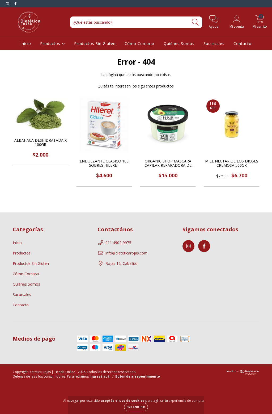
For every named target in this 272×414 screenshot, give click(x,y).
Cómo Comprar (140, 43)
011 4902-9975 (118, 242)
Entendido (136, 407)
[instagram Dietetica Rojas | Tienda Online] (8, 3)
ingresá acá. (100, 376)
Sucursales (213, 43)
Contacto (242, 43)
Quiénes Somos (179, 43)
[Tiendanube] (242, 373)
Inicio (25, 43)
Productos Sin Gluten (95, 43)
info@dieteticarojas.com (126, 253)
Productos (51, 43)
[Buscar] (195, 22)
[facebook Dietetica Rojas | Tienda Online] (15, 3)
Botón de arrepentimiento (137, 376)
